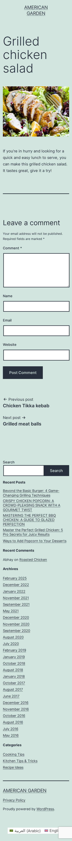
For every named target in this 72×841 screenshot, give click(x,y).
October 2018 (14, 663)
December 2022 (16, 585)
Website (10, 345)
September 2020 (16, 631)
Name (7, 296)
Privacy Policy (14, 800)
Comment (12, 248)
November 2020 (16, 624)
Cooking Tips (13, 754)
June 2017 (11, 696)
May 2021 (11, 611)
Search (9, 462)
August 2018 (13, 670)
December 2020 (16, 617)
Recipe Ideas (13, 767)
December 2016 (15, 703)
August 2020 (13, 637)
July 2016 (10, 729)
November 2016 (16, 709)
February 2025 (15, 578)
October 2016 (14, 716)
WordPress (45, 809)
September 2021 (16, 604)
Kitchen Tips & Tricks (20, 761)
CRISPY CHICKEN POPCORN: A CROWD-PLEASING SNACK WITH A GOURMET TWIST (31, 505)
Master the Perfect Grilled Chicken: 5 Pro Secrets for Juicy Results (33, 532)
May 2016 (11, 735)
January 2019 (14, 657)
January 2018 (14, 676)
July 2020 (11, 644)
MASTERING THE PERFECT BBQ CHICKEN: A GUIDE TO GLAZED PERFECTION (29, 519)
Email (7, 320)
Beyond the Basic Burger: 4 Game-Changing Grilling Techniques (31, 493)
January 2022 (14, 591)
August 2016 (13, 722)
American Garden (24, 790)
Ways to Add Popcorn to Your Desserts (34, 541)
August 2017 (13, 689)
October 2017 (14, 683)
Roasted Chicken (33, 560)
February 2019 (14, 650)
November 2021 (16, 598)
